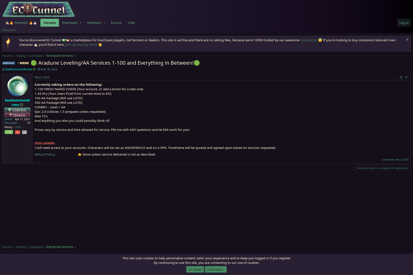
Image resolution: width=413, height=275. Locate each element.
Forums (50, 22)
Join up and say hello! (81, 44)
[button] (81, 23)
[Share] (401, 77)
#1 (406, 77)
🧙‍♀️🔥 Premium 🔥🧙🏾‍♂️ (21, 22)
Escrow (116, 22)
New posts (9, 30)
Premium (19, 115)
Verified (19, 110)
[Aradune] (22, 62)
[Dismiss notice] (406, 40)
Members (94, 22)
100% (17, 127)
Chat (131, 22)
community (308, 40)
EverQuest (69, 22)
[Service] (8, 62)
